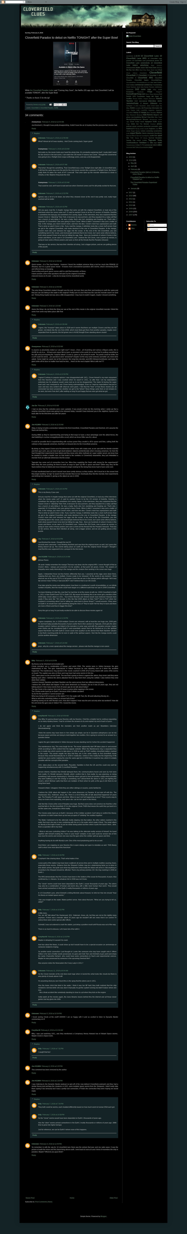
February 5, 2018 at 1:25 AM (50, 306)
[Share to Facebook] (62, 104)
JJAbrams (153, 103)
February (134, 169)
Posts (151, 225)
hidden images (143, 98)
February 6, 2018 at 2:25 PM (52, 1066)
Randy (137, 128)
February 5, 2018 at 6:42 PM (56, 207)
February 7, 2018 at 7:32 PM (52, 1049)
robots (128, 131)
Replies (37, 133)
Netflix (56, 108)
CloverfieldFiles (131, 82)
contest (146, 85)
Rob (160, 129)
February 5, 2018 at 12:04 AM (53, 122)
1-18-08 (137, 56)
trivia (137, 145)
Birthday (159, 67)
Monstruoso (153, 119)
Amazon (159, 65)
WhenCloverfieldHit (142, 147)
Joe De (34, 406)
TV (141, 145)
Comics (132, 85)
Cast (156, 70)
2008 (131, 212)
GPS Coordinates (139, 96)
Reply (34, 129)
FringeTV (159, 92)
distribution (158, 87)
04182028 (129, 56)
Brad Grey (143, 70)
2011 (131, 202)
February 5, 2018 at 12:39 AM (51, 261)
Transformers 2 (131, 145)
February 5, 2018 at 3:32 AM (52, 347)
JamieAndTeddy (132, 103)
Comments (153, 229)
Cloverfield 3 (35, 108)
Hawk (157, 96)
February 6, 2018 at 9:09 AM (58, 716)
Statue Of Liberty (141, 138)
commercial (139, 85)
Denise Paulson (149, 87)
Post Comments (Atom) (43, 1202)
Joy (39, 539)
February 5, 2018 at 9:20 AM (58, 182)
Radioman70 (130, 128)
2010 (131, 205)
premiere (140, 126)
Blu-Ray (129, 70)
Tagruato (152, 140)
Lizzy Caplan (130, 110)
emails (160, 89)
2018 (131, 160)
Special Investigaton (142, 135)
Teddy (159, 140)
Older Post (113, 1198)
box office (135, 70)
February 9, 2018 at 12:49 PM (51, 1144)
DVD (137, 89)
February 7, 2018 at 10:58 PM (53, 1115)
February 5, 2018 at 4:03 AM (48, 406)
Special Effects (131, 135)
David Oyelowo (131, 87)
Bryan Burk (150, 70)
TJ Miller (150, 142)
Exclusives (130, 92)
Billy (33, 661)
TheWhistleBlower (132, 142)
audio (138, 68)
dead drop (140, 87)
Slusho (138, 133)
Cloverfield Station (142, 80)
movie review (134, 121)
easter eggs (146, 89)
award (143, 67)
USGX (155, 145)
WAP (134, 147)
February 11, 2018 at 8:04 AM (57, 971)
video (159, 145)
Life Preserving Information (150, 108)
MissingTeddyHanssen (134, 119)
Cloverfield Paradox (46, 108)
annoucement (130, 67)
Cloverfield (155, 72)
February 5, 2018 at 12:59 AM (57, 138)
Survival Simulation (155, 138)
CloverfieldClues (156, 80)
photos (159, 124)
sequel (132, 133)
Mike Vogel (158, 117)
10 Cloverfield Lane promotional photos (145, 60)
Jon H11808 (36, 425)
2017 (131, 193)
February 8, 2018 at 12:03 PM (59, 937)
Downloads (129, 89)
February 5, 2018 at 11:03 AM (52, 425)
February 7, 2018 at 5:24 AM (56, 643)
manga (143, 112)
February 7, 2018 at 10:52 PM (53, 910)
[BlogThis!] (57, 104)
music (142, 121)
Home (72, 1198)
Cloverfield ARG (145, 78)
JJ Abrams (144, 103)
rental (142, 128)
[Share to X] (60, 104)
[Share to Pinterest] (65, 104)
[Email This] (55, 104)
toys (155, 142)
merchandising (136, 117)
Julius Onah (151, 105)
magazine (151, 110)
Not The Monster (142, 124)
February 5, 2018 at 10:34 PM (51, 1014)
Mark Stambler (151, 112)
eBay (154, 89)
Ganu (147, 94)
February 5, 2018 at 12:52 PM (57, 193)
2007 (131, 215)
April (133, 166)
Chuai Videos (131, 73)
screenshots (158, 131)
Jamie (159, 101)
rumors (143, 131)
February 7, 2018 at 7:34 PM (52, 1104)
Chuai (160, 70)
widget (150, 147)
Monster (145, 119)
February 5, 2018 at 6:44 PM (56, 489)
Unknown (41, 138)
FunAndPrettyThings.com (135, 94)
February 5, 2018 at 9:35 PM (46, 661)
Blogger (103, 1216)
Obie (133, 228)
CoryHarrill (42, 716)
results (146, 128)
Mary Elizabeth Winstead (134, 115)
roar (157, 128)
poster (134, 126)
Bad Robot (149, 67)
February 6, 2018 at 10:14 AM (59, 557)
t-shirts (144, 140)
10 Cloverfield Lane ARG (144, 57)
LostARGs (144, 110)
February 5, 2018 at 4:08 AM (56, 324)
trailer (160, 143)
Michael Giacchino (148, 117)
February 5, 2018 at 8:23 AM (58, 149)
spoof (160, 135)
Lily (161, 108)
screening (149, 131)
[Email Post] (50, 104)
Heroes (135, 98)
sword (139, 140)
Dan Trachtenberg (156, 85)
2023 (131, 157)
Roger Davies (135, 131)
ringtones (152, 128)
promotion (154, 126)
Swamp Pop (130, 140)
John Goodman (140, 105)
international (143, 101)
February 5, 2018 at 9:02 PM (52, 539)
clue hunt (153, 82)
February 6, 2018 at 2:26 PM (52, 1081)
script (128, 133)
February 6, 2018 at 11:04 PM (57, 618)
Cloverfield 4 (131, 78)
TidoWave (143, 143)
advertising (144, 65)
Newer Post (30, 1198)
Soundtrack (158, 133)
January (134, 188)
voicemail (129, 147)
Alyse (152, 65)
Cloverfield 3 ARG (155, 75)
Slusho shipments (148, 133)
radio (160, 126)
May (132, 163)
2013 (131, 199)
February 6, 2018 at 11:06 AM (52, 1030)
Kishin (132, 108)
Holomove (152, 98)
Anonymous (36, 347)
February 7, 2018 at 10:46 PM (53, 855)
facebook (140, 92)
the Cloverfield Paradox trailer (42, 90)
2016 (131, 196)
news (133, 124)
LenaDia (138, 108)
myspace (148, 122)
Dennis (133, 225)
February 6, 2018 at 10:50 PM (57, 374)
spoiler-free (153, 135)
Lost (137, 110)
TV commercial (147, 145)
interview (152, 101)
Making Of (136, 112)
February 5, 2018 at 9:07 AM (56, 165)
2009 (131, 209)
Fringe (149, 92)
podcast (129, 126)
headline (129, 98)
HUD (136, 101)
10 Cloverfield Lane (150, 56)
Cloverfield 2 (132, 75)
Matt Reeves (148, 115)
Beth (154, 67)
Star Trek (129, 138)
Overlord (153, 124)
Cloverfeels (143, 73)
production (147, 126)
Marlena (159, 112)
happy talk (150, 96)
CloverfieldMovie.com (143, 82)
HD (161, 96)
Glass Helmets (154, 94)
